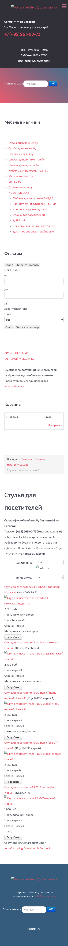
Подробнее (13, 636)
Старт (9, 264)
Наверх (32, 929)
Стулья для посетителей (29, 214)
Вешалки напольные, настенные (34, 225)
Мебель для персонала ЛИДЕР (33, 198)
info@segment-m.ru (45, 896)
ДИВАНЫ (19, 220)
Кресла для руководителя (30, 209)
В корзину (55, 425)
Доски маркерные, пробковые (33, 231)
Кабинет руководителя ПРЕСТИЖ (35, 203)
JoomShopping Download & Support (27, 848)
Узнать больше (14, 386)
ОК (53, 84)
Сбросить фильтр (27, 264)
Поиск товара (13, 83)
